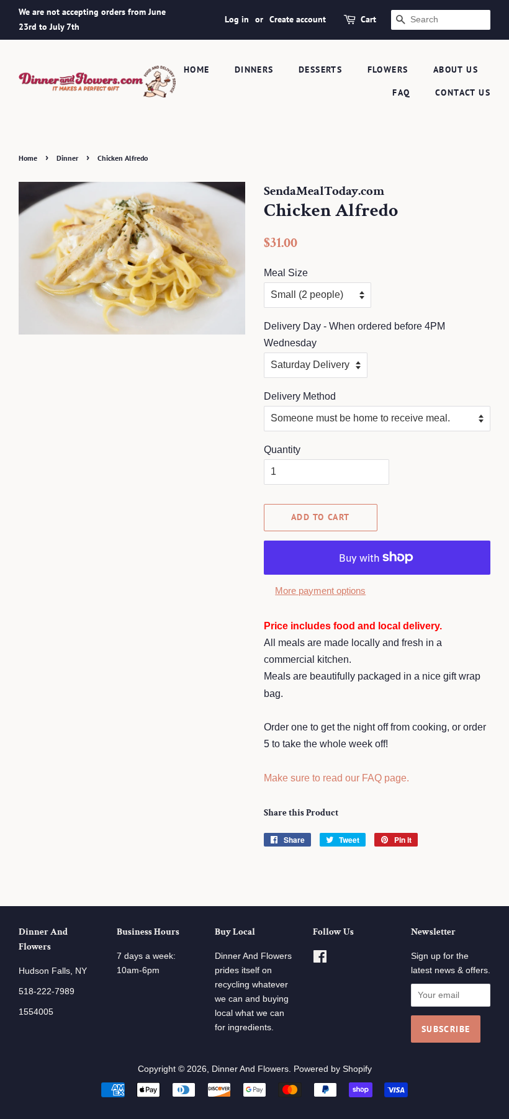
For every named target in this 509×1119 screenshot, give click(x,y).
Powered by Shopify (333, 1069)
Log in (237, 19)
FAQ (401, 92)
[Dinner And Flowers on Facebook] (320, 959)
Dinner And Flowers (250, 1069)
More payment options (320, 590)
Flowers (387, 69)
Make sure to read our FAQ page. (336, 778)
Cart (368, 19)
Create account (297, 19)
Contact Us (462, 92)
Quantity (282, 449)
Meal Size (286, 272)
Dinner (67, 158)
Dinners (254, 69)
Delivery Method (300, 396)
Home (197, 69)
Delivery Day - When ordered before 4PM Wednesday (354, 334)
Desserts (320, 69)
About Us (455, 69)
